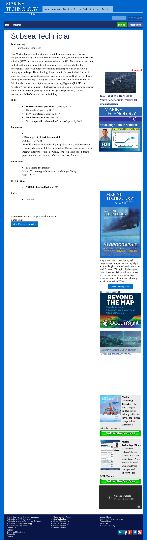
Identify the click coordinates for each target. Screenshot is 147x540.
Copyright (11, 534)
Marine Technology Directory (19, 525)
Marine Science (59, 528)
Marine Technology (61, 523)
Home (46, 9)
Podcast (87, 9)
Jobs (7, 24)
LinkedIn (30, 199)
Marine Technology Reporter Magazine (23, 517)
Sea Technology (60, 519)
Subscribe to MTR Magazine (19, 519)
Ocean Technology (61, 521)
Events (77, 9)
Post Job (121, 24)
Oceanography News (62, 517)
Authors (10, 530)
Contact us (11, 528)
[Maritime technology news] (21, 11)
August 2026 (120, 202)
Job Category (18, 44)
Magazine (56, 9)
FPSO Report (105, 523)
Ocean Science (59, 525)
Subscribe (120, 433)
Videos (96, 9)
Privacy (10, 536)
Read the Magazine (120, 286)
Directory (67, 9)
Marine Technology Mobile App (19, 523)
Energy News (105, 517)
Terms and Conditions (16, 532)
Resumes (17, 24)
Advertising (107, 9)
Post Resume (135, 24)
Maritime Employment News (111, 519)
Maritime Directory (107, 525)
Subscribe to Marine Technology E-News (24, 521)
